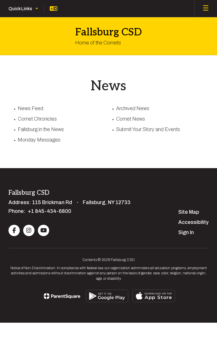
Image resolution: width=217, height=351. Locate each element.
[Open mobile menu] (205, 8)
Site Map (188, 212)
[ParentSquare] (62, 296)
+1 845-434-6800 (49, 211)
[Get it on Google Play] (107, 296)
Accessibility (193, 222)
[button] (23, 8)
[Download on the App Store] (154, 296)
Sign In (186, 232)
